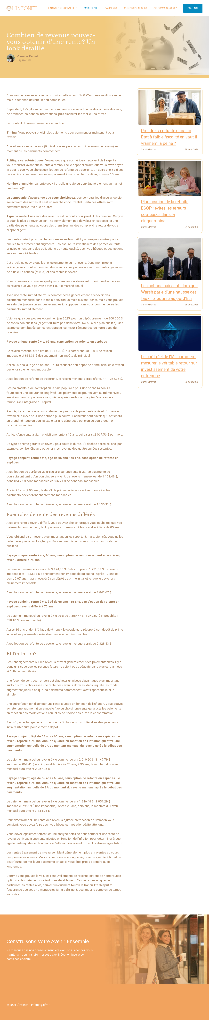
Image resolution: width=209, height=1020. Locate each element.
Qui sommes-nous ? (165, 8)
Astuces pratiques (135, 8)
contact (192, 8)
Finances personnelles (62, 8)
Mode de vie (91, 8)
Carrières (110, 8)
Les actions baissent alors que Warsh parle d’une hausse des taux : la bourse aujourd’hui (169, 292)
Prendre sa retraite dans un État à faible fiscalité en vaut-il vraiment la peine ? (169, 137)
